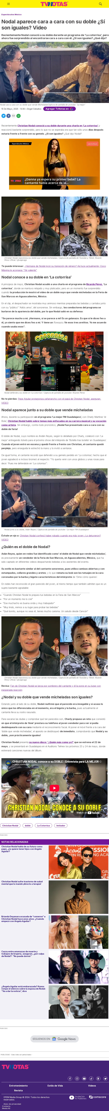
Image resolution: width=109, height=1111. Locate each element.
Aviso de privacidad (12, 1104)
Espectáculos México (11, 14)
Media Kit (6, 1108)
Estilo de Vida (55, 1085)
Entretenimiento (18, 1085)
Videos (92, 1085)
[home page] (54, 4)
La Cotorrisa (43, 825)
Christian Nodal (10, 825)
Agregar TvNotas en (57, 108)
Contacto (6, 1106)
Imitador (60, 825)
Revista (18, 1090)
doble (28, 825)
